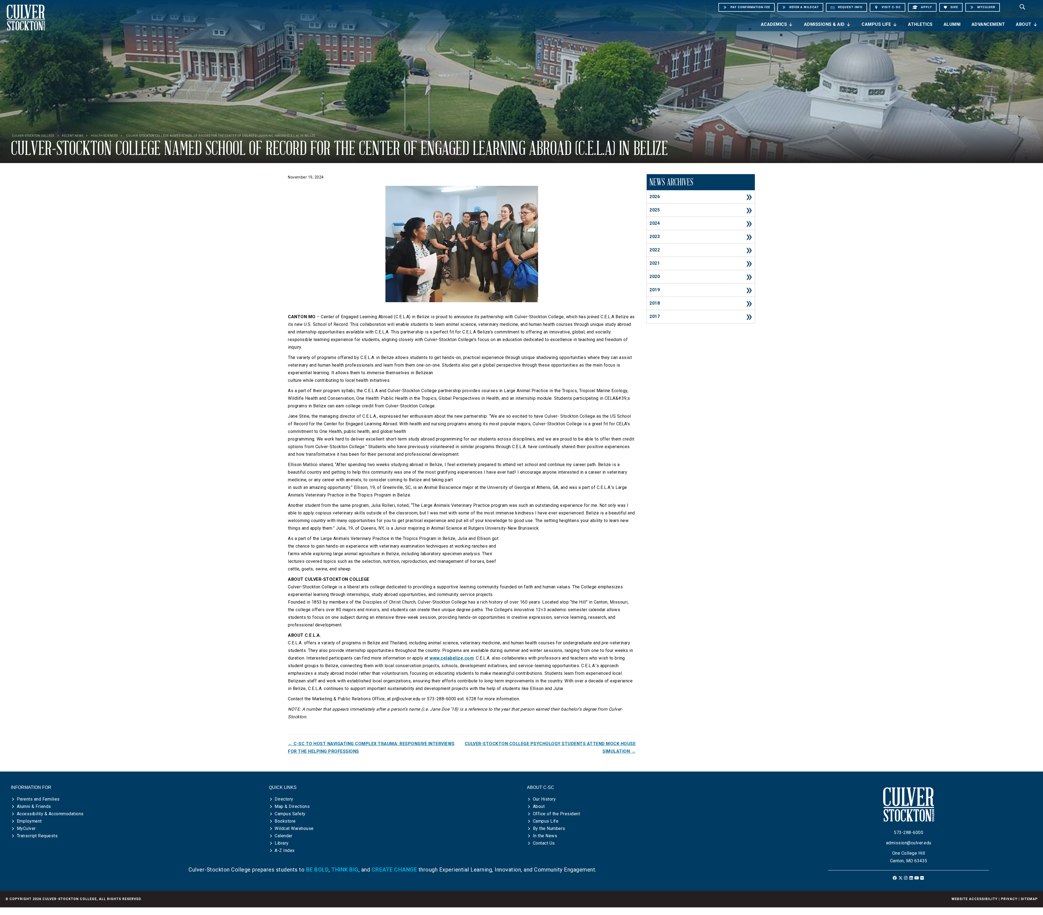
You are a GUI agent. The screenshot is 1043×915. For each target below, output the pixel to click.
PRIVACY (1009, 899)
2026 (654, 196)
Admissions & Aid (824, 24)
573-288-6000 (908, 832)
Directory (284, 799)
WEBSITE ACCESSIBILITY (974, 899)
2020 (654, 276)
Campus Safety (290, 813)
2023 (654, 236)
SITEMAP (1029, 899)
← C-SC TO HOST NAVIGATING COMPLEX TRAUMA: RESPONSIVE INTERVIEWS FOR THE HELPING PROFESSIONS (371, 747)
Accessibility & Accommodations (50, 813)
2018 (654, 303)
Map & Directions (292, 806)
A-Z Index (285, 850)
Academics (774, 24)
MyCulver (26, 828)
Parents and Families (38, 799)
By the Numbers (549, 828)
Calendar (283, 835)
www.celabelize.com (451, 658)
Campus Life (876, 24)
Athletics (920, 24)
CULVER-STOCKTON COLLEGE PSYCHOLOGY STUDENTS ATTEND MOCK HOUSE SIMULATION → (550, 747)
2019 (654, 289)
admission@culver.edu (908, 842)
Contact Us (544, 843)
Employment (29, 821)
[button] (895, 878)
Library (282, 843)
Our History (544, 799)
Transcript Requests (37, 835)
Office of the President (556, 813)
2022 (654, 249)
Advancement (988, 24)
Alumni (952, 24)
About (1024, 24)
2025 (654, 210)
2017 (654, 316)
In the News (545, 835)
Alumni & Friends (34, 806)
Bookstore (285, 821)
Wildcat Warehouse (294, 828)
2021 (654, 263)
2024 (654, 223)
